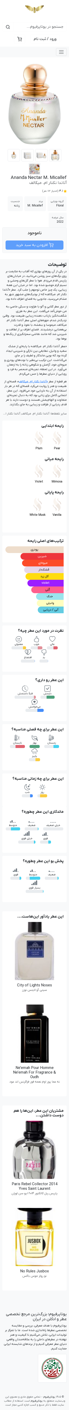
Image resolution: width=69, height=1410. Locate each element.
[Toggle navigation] (61, 52)
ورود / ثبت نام (45, 39)
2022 (60, 222)
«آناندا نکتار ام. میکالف (33, 381)
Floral (60, 206)
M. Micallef (35, 206)
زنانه (17, 206)
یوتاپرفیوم (58, 1314)
